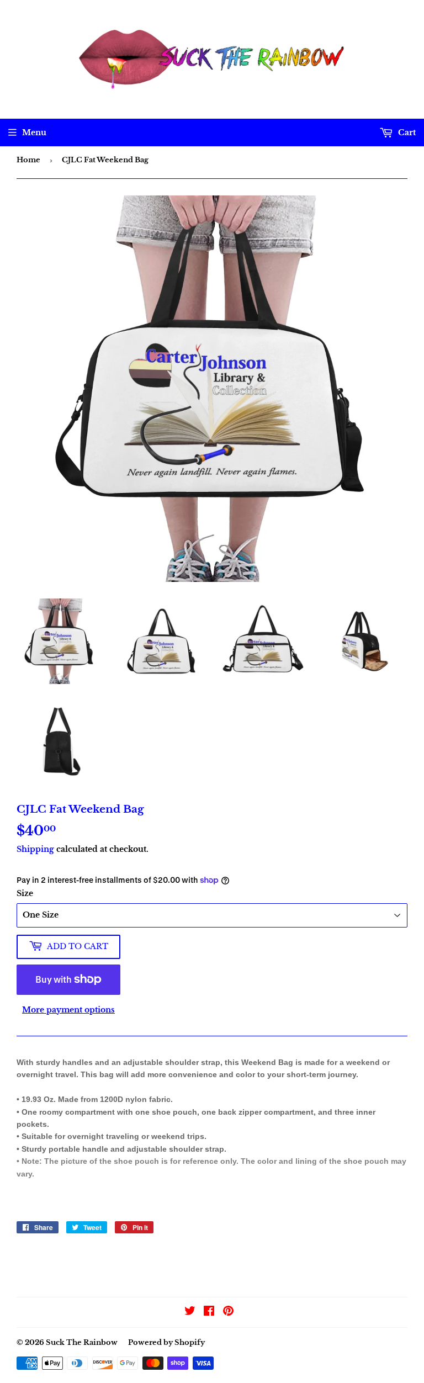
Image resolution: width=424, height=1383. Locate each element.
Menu (34, 132)
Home (28, 160)
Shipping (35, 849)
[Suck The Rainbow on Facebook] (209, 1312)
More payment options (68, 1010)
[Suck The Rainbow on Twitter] (189, 1312)
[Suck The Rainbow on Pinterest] (228, 1312)
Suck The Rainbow (82, 1342)
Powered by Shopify (166, 1342)
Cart (406, 132)
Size (25, 893)
